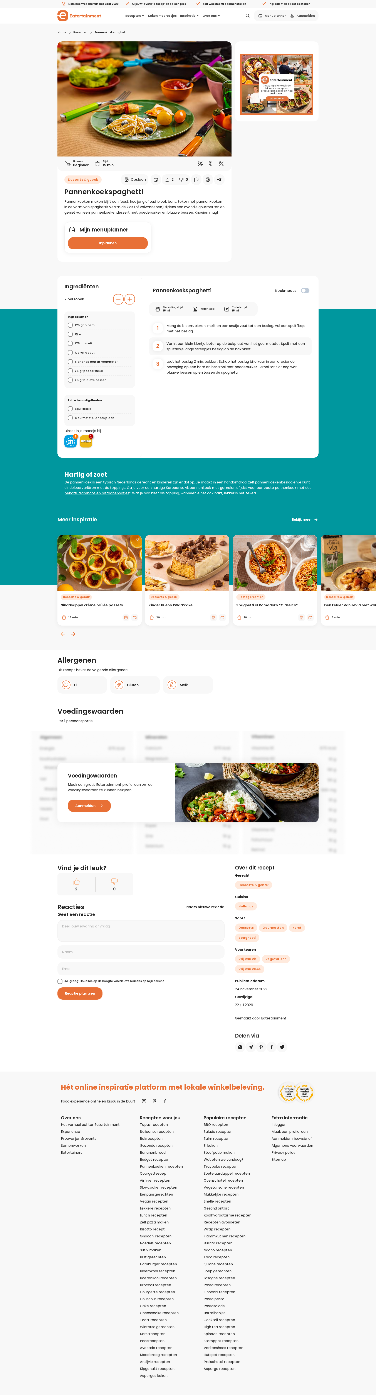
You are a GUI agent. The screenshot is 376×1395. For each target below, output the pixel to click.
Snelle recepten (217, 1201)
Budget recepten (154, 1159)
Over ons (210, 16)
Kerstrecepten (152, 1333)
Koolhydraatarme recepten (227, 1215)
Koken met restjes (162, 16)
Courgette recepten (157, 1292)
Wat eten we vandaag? (223, 1159)
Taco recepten (217, 1257)
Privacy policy (283, 1152)
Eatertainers (71, 1152)
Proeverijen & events (78, 1138)
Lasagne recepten (219, 1278)
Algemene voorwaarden (292, 1145)
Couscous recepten (157, 1298)
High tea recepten (219, 1326)
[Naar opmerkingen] (196, 179)
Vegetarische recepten (224, 1187)
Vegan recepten (154, 1201)
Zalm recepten (216, 1138)
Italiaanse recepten (157, 1131)
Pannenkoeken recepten (161, 1166)
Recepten (133, 16)
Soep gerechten (218, 1271)
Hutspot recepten (219, 1354)
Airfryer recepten (155, 1180)
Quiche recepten (218, 1264)
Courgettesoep (153, 1173)
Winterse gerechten (157, 1326)
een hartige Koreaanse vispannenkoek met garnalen (190, 487)
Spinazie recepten (219, 1333)
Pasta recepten (217, 1285)
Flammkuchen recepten (224, 1236)
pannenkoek (81, 482)
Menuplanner (275, 16)
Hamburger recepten (158, 1264)
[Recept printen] (208, 179)
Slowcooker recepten (158, 1187)
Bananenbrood (153, 1152)
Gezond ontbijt (216, 1208)
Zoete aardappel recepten (227, 1173)
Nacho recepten (218, 1250)
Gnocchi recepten (155, 1236)
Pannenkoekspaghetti (111, 32)
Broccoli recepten (155, 1285)
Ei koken (211, 1145)
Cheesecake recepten (159, 1312)
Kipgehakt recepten (157, 1368)
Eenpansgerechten (156, 1194)
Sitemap (279, 1159)
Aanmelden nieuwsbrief (292, 1138)
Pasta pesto (214, 1298)
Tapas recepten (154, 1124)
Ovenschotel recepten (223, 1180)
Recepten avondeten (222, 1222)
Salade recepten (218, 1131)
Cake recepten (153, 1305)
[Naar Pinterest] (154, 1101)
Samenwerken (73, 1145)
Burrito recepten (218, 1243)
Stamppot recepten (221, 1340)
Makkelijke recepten (221, 1194)
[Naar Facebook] (165, 1101)
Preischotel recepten (222, 1361)
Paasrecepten (152, 1340)
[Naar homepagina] (79, 16)
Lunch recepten (153, 1215)
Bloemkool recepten (157, 1271)
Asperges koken (154, 1375)
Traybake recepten (220, 1166)
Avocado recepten (156, 1347)
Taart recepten (153, 1319)
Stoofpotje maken (219, 1152)
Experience (70, 1131)
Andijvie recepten (155, 1361)
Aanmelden (306, 16)
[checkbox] (305, 290)
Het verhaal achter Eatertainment (90, 1124)
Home (61, 32)
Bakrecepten (151, 1138)
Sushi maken (150, 1250)
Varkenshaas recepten (223, 1347)
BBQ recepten (216, 1124)
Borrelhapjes (214, 1312)
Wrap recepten (217, 1229)
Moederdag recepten (158, 1354)
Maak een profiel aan (290, 1131)
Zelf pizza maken (154, 1222)
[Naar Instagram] (144, 1101)
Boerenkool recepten (158, 1278)
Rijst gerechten (153, 1257)
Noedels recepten (155, 1243)
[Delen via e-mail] (219, 179)
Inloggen (279, 1124)
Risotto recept (152, 1229)
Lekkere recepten (155, 1208)
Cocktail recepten (219, 1319)
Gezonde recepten (156, 1145)
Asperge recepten (219, 1368)
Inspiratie (188, 16)
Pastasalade (214, 1305)
